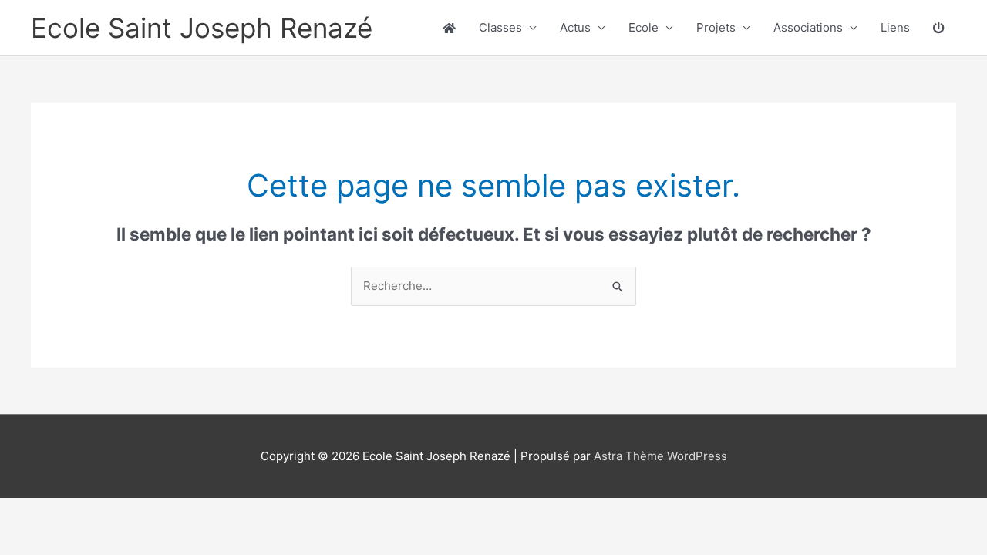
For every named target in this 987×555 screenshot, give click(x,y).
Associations (808, 27)
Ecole (643, 27)
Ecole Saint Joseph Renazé (201, 28)
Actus (575, 27)
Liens (895, 27)
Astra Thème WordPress (660, 456)
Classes (500, 27)
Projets (716, 27)
